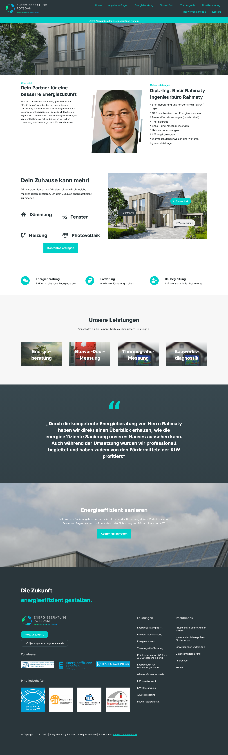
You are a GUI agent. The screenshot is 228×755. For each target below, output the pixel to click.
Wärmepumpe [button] (185, 223)
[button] (191, 629)
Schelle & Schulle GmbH (125, 734)
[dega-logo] (33, 688)
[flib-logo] (89, 688)
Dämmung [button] (128, 212)
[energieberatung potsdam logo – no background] (26, 4)
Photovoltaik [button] (181, 201)
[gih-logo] (61, 688)
